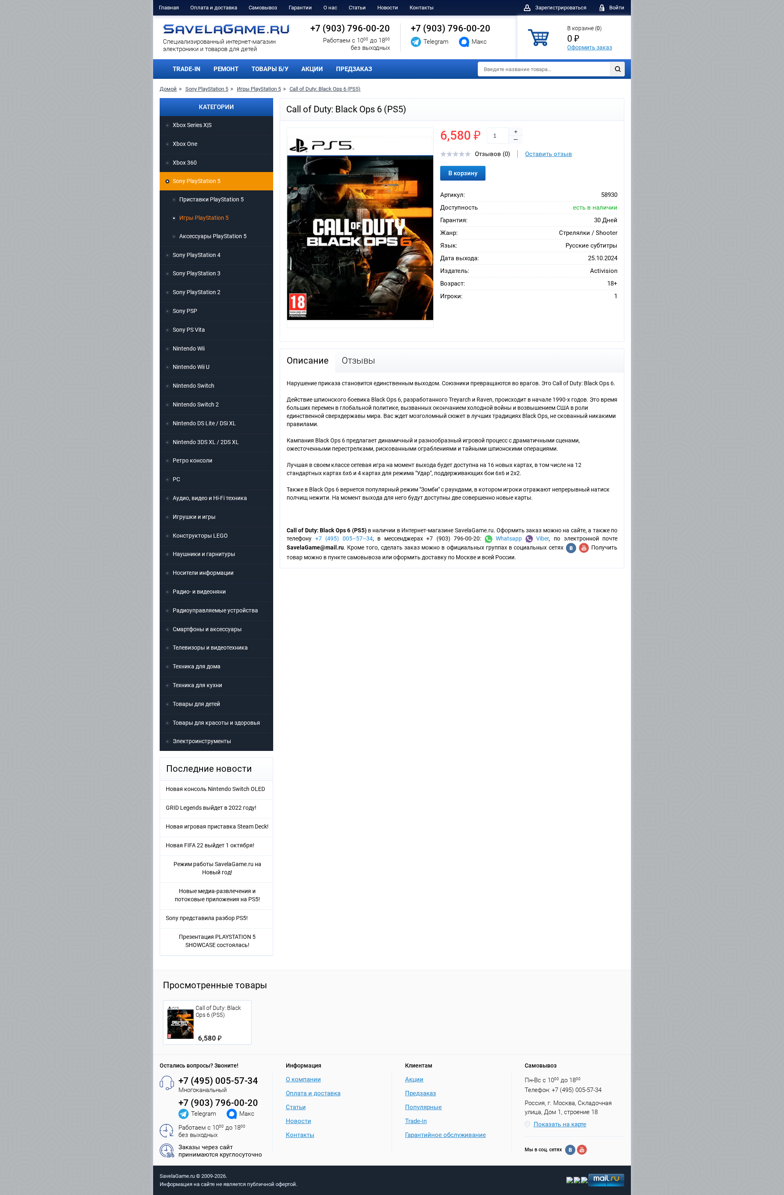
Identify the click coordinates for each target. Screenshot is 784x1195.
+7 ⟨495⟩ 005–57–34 (344, 538)
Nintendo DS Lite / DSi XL (204, 423)
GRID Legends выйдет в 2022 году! (211, 807)
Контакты (422, 7)
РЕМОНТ (226, 69)
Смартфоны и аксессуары (207, 629)
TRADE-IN (186, 69)
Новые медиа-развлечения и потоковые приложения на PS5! (217, 895)
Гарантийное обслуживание (445, 1135)
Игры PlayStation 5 (259, 89)
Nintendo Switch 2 (196, 404)
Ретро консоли (192, 460)
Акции (414, 1079)
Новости (387, 7)
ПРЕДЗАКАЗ (354, 69)
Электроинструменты (202, 741)
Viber (541, 538)
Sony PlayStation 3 (196, 273)
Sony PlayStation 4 (196, 255)
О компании (303, 1079)
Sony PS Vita (189, 329)
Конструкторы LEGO (200, 535)
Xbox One (185, 144)
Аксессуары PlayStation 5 (213, 236)
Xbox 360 (185, 162)
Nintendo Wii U (191, 367)
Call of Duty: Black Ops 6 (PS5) (325, 89)
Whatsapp (507, 538)
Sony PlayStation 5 (206, 89)
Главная (169, 7)
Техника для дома (196, 666)
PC (176, 479)
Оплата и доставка (213, 7)
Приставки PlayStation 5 (211, 199)
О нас (330, 7)
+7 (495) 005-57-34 (218, 1081)
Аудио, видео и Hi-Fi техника (210, 498)
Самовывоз (263, 7)
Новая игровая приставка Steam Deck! (217, 826)
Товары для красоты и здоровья (216, 722)
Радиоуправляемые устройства (215, 610)
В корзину (462, 173)
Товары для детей (196, 704)
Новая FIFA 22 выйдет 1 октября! (210, 845)
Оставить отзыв (548, 154)
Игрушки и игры (194, 517)
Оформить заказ (589, 47)
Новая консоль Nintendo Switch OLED (215, 789)
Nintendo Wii (189, 348)
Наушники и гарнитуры (204, 554)
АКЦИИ (312, 69)
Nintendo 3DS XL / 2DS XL (206, 442)
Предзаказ (420, 1093)
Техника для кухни (197, 685)
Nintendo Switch (193, 385)
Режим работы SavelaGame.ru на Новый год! (217, 868)
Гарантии (300, 7)
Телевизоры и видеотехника (210, 647)
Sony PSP (185, 311)
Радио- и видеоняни (199, 591)
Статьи (357, 7)
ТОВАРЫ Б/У (270, 69)
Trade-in (416, 1121)
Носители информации (203, 573)
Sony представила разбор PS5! (207, 918)
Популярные (423, 1107)
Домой (168, 89)
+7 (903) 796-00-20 (350, 28)
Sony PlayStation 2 (196, 292)
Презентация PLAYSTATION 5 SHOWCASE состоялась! (217, 941)
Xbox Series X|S (192, 125)
